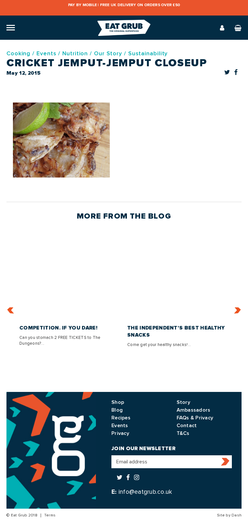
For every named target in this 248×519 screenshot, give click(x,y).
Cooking (18, 53)
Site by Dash (229, 515)
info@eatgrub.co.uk (145, 492)
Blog (117, 410)
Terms (50, 515)
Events (46, 53)
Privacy (120, 433)
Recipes (120, 418)
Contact (187, 425)
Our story (108, 53)
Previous (10, 311)
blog (159, 216)
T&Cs (183, 433)
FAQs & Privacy (195, 418)
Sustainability (148, 53)
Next (237, 311)
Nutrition (75, 53)
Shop (117, 402)
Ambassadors (194, 410)
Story (183, 402)
